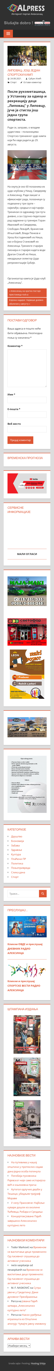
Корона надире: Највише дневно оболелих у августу (26, 301)
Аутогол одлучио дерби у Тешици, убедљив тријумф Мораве (25, 1194)
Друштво (16, 836)
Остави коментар (32, 82)
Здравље (16, 850)
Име (11, 394)
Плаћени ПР (18, 859)
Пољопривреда (20, 868)
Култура (16, 854)
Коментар (15, 346)
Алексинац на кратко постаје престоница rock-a (25, 292)
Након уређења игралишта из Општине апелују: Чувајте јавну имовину (27, 1319)
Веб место (14, 423)
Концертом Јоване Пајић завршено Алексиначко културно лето (24, 1220)
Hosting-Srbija (38, 1363)
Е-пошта (14, 409)
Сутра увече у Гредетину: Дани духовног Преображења (24, 1292)
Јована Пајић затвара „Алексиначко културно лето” (23, 1305)
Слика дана (18, 872)
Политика (17, 863)
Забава (15, 845)
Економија (17, 841)
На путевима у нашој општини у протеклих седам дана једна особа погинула (25, 1167)
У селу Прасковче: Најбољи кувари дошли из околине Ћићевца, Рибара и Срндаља (26, 1207)
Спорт (13, 82)
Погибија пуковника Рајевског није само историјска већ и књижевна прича (26, 1180)
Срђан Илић (34, 78)
